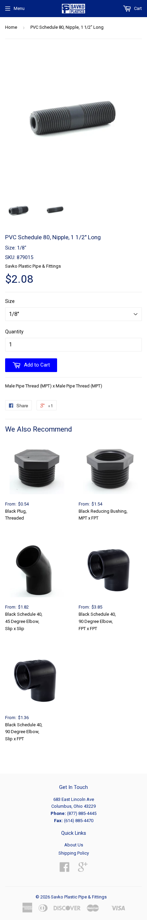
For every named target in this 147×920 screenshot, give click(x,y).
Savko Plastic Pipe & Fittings (79, 896)
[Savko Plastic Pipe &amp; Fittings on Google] (83, 869)
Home (11, 27)
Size (10, 301)
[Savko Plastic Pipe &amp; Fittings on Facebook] (64, 869)
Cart (137, 8)
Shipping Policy (73, 853)
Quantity (14, 331)
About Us (73, 844)
